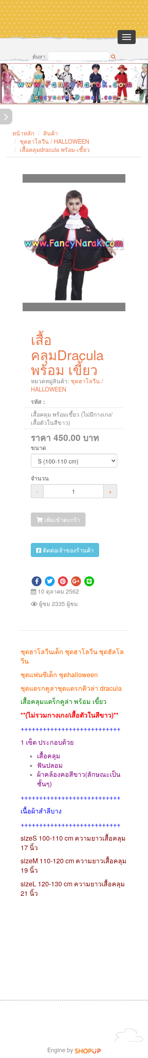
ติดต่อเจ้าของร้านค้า (67, 550)
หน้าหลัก (23, 133)
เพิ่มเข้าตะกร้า (61, 519)
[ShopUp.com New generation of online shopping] (88, 1050)
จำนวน (40, 478)
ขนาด (38, 447)
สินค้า (50, 133)
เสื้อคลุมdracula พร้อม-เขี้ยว (55, 149)
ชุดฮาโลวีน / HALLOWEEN (54, 141)
